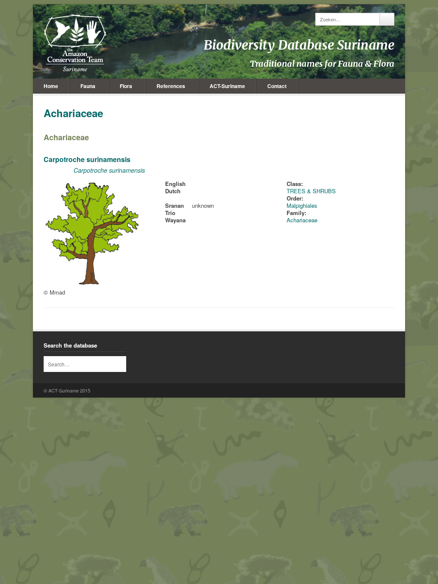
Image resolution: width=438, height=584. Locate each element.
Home (51, 86)
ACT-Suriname (227, 86)
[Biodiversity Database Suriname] (75, 43)
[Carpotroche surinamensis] (93, 285)
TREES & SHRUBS (311, 191)
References (171, 86)
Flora (126, 86)
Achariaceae (66, 137)
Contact (277, 86)
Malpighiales (302, 205)
